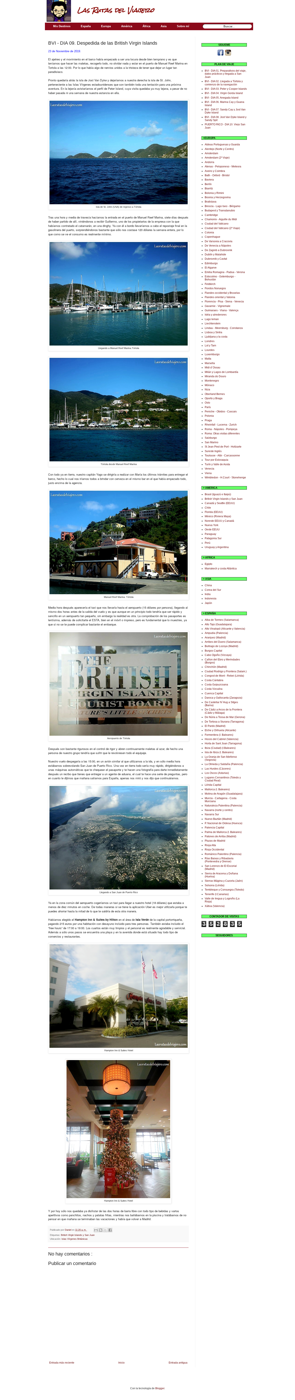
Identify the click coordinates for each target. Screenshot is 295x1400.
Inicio (121, 1362)
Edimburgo (211, 263)
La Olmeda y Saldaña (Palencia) (224, 764)
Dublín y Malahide (215, 254)
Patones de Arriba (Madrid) (220, 836)
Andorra (209, 162)
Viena (208, 473)
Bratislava (210, 201)
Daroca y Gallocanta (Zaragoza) (223, 697)
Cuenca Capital (214, 693)
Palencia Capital (214, 827)
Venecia (209, 468)
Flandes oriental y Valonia (220, 297)
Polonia (209, 415)
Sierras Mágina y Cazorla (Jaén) (224, 880)
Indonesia (210, 598)
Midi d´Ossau (212, 367)
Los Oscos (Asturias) (217, 773)
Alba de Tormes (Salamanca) (222, 619)
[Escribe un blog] (100, 1230)
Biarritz (209, 188)
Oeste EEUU (212, 529)
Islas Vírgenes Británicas (75, 1239)
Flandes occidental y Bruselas (222, 292)
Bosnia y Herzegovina (218, 197)
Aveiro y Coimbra (215, 171)
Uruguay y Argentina (217, 547)
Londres (209, 341)
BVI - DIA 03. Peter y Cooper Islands (226, 88)
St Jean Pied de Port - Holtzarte (223, 446)
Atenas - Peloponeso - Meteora (223, 166)
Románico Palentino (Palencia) (223, 854)
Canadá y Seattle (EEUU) (220, 503)
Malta (208, 358)
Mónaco (209, 385)
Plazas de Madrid (215, 840)
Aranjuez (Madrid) (215, 637)
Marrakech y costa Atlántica (221, 568)
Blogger (159, 1388)
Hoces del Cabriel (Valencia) (221, 739)
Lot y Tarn (210, 345)
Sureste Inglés (213, 451)
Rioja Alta (210, 845)
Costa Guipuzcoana (216, 684)
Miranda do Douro (215, 376)
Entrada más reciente (61, 1362)
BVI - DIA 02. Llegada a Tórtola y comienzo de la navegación (224, 83)
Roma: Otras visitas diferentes (222, 433)
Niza (207, 389)
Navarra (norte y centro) (219, 810)
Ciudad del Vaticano (216, 223)
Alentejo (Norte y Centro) (219, 149)
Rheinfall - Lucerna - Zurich (221, 424)
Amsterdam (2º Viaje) (217, 157)
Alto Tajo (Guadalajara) (218, 624)
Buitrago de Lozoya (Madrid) (221, 646)
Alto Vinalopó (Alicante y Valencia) (225, 628)
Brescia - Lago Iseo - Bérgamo (222, 206)
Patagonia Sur (213, 538)
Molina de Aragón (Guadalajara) (224, 793)
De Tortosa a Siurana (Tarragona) (224, 721)
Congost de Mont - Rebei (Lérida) (224, 675)
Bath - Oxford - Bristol (217, 175)
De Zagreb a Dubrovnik (218, 250)
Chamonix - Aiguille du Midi (221, 219)
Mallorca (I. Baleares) (217, 789)
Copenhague (212, 236)
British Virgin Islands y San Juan (78, 1235)
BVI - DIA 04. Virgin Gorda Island (224, 93)
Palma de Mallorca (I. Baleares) (223, 832)
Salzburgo (211, 437)
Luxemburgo (212, 354)
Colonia (209, 232)
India (208, 594)
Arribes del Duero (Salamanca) (223, 641)
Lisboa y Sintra (213, 332)
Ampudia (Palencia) (216, 633)
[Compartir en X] (105, 1230)
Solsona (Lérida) (214, 885)
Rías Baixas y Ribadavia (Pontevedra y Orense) (219, 860)
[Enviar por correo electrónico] (96, 1230)
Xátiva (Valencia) (215, 906)
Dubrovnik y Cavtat (216, 258)
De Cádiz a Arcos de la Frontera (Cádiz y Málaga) (223, 711)
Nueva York (211, 525)
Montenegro (212, 380)
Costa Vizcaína (213, 688)
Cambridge (211, 215)
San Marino (211, 442)
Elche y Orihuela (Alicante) (220, 730)
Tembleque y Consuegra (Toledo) (224, 889)
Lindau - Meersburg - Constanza (224, 328)
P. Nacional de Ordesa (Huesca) (223, 823)
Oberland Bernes (215, 394)
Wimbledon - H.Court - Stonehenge (225, 477)
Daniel (68, 1230)
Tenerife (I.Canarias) (217, 894)
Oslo (207, 402)
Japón (208, 603)
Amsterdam (211, 153)
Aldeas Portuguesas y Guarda (222, 144)
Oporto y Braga (213, 398)
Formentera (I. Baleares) (219, 734)
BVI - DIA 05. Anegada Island (221, 97)
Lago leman (212, 319)
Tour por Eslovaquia (216, 459)
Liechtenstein (212, 323)
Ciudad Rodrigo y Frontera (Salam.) (226, 671)
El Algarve (211, 267)
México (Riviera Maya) (218, 516)
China (208, 585)
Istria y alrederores (216, 314)
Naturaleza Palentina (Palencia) (223, 805)
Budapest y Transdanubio (220, 210)
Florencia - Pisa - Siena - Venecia (224, 301)
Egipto (208, 564)
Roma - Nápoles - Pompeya (221, 429)
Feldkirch (210, 284)
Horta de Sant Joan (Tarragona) (223, 743)
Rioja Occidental (214, 849)
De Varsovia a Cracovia (218, 241)
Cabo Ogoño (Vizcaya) (218, 655)
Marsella (210, 363)
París (208, 407)
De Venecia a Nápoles (218, 245)
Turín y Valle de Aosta (217, 464)
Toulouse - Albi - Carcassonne (222, 455)
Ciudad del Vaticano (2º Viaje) (222, 228)
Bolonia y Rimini (214, 193)
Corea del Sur (213, 589)
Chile (208, 507)
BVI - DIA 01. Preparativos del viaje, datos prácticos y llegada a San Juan (225, 74)
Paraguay (210, 534)
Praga (208, 420)
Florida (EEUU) (214, 512)
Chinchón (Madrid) (216, 666)
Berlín (208, 184)
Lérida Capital (213, 784)
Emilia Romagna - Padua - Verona (225, 272)
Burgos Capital (213, 650)
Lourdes (209, 350)
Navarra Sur (212, 814)
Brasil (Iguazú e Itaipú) (218, 494)
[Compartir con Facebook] (110, 1230)
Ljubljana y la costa (216, 336)
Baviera (209, 179)
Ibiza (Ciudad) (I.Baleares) (220, 747)
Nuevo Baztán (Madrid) (218, 818)
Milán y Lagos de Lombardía (221, 372)
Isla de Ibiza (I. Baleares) (219, 752)
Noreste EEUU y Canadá (219, 520)
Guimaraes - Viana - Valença (221, 310)
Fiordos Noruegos (215, 288)
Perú (207, 542)
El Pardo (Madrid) (215, 725)
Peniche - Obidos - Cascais (221, 411)
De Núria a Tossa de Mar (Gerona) (225, 717)
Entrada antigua (178, 1362)
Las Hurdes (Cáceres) (218, 768)
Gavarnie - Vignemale (217, 306)
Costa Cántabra (214, 680)
